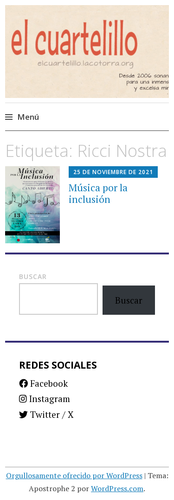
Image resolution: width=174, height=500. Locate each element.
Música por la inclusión (98, 193)
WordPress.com (117, 488)
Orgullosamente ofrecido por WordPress (74, 475)
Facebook (48, 383)
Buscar (33, 276)
